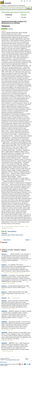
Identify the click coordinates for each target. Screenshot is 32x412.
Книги (8, 17)
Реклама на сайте (16, 359)
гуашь (9, 234)
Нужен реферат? (12, 231)
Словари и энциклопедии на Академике (12, 5)
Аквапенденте (7, 239)
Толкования (8, 14)
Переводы (23, 14)
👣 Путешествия (3, 362)
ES (27, 1)
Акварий (27, 239)
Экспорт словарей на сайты (5, 364)
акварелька (4, 234)
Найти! (28, 8)
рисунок (21, 234)
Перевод (10, 28)
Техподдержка (9, 359)
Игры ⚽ (23, 17)
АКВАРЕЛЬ (4, 275)
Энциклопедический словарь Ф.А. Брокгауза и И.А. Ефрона (16, 12)
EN (21, 1)
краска (17, 234)
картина (13, 234)
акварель (3, 264)
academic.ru (5, 2)
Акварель (4, 254)
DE (24, 1)
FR (30, 1)
